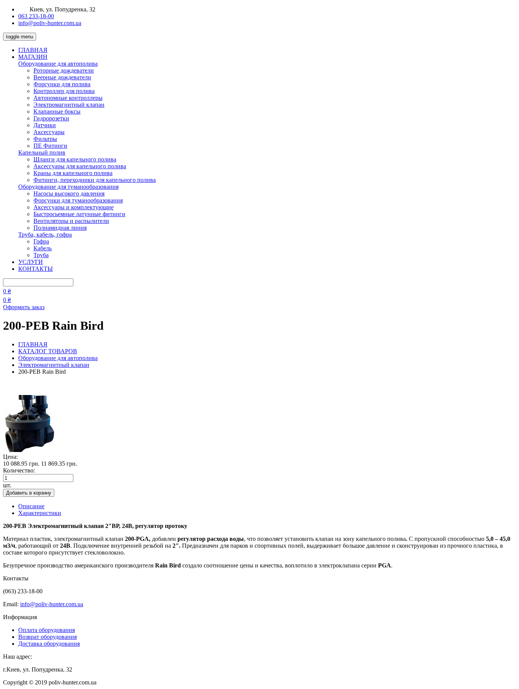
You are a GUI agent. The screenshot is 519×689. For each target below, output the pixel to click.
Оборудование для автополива (58, 358)
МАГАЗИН (32, 57)
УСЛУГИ (30, 262)
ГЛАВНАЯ (32, 50)
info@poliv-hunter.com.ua (49, 23)
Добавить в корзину (28, 493)
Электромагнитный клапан (53, 365)
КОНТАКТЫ (35, 268)
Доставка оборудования (49, 643)
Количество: (19, 470)
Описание (31, 506)
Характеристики (39, 513)
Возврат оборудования (47, 637)
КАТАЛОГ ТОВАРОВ (47, 351)
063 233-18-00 (36, 16)
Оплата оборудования (46, 630)
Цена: (10, 457)
